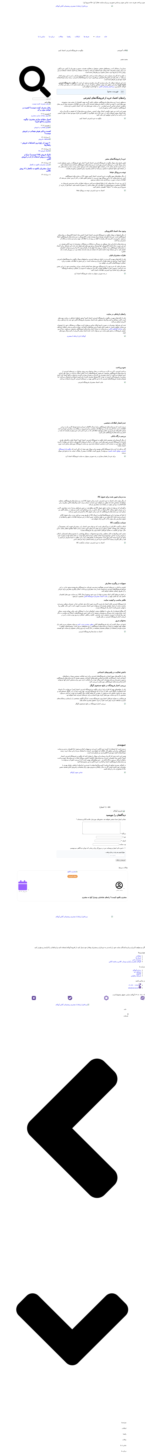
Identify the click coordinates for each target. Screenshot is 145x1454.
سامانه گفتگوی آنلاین (115, 329)
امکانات (77, 36)
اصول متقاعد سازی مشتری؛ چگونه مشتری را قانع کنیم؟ (37, 120)
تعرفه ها (86, 36)
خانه (105, 36)
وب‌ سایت (122, 844)
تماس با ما (41, 36)
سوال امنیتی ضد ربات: (115, 852)
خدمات (98, 36)
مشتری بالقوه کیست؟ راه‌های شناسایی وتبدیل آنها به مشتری (104, 897)
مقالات (60, 36)
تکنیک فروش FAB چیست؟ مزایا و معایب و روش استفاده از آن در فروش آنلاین (36, 157)
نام (124, 837)
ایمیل (123, 841)
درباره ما (52, 36)
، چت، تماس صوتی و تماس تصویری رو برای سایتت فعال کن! (114, 2)
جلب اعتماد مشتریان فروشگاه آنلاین (95, 596)
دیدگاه (123, 833)
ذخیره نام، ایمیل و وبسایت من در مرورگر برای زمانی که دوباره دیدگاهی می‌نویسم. (96, 848)
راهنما (69, 36)
